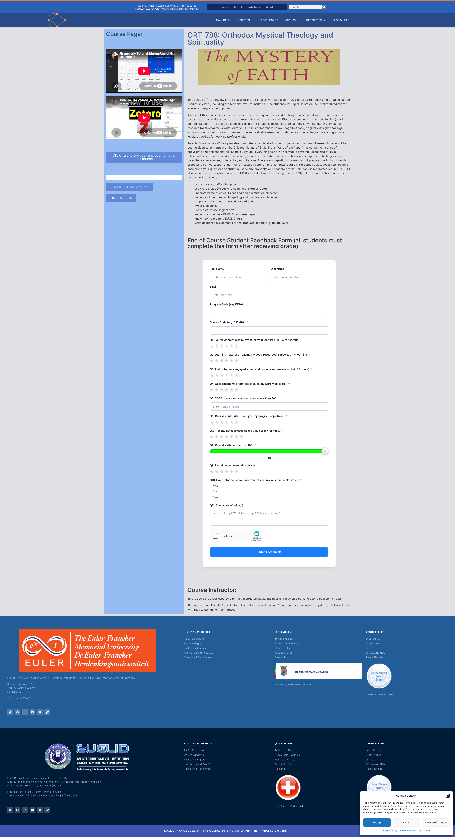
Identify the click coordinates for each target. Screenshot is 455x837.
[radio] (212, 346)
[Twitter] (10, 712)
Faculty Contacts (254, 7)
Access (290, 20)
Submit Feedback (269, 552)
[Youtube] (32, 712)
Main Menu (223, 20)
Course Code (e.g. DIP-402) (227, 322)
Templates (225, 7)
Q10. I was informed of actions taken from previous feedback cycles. (254, 480)
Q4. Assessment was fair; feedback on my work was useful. (248, 383)
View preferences (435, 822)
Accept (377, 822)
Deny (406, 822)
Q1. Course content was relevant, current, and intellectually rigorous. (254, 340)
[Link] (47, 712)
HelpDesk (269, 7)
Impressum (424, 830)
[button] (448, 795)
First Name (217, 268)
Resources (314, 20)
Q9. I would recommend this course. (233, 465)
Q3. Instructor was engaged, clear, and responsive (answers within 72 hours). (260, 369)
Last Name (277, 268)
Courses (244, 20)
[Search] (324, 7)
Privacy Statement (408, 830)
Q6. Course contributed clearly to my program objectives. (247, 416)
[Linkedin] (25, 712)
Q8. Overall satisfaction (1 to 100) (232, 445)
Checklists (238, 7)
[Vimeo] (40, 712)
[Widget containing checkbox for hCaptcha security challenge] (236, 536)
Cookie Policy (390, 830)
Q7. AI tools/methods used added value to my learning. (245, 430)
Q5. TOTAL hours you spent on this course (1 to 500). (244, 398)
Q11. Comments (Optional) (226, 505)
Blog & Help (341, 20)
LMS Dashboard (267, 20)
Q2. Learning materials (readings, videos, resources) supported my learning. (259, 354)
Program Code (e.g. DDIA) (226, 304)
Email (213, 286)
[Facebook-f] (17, 712)
